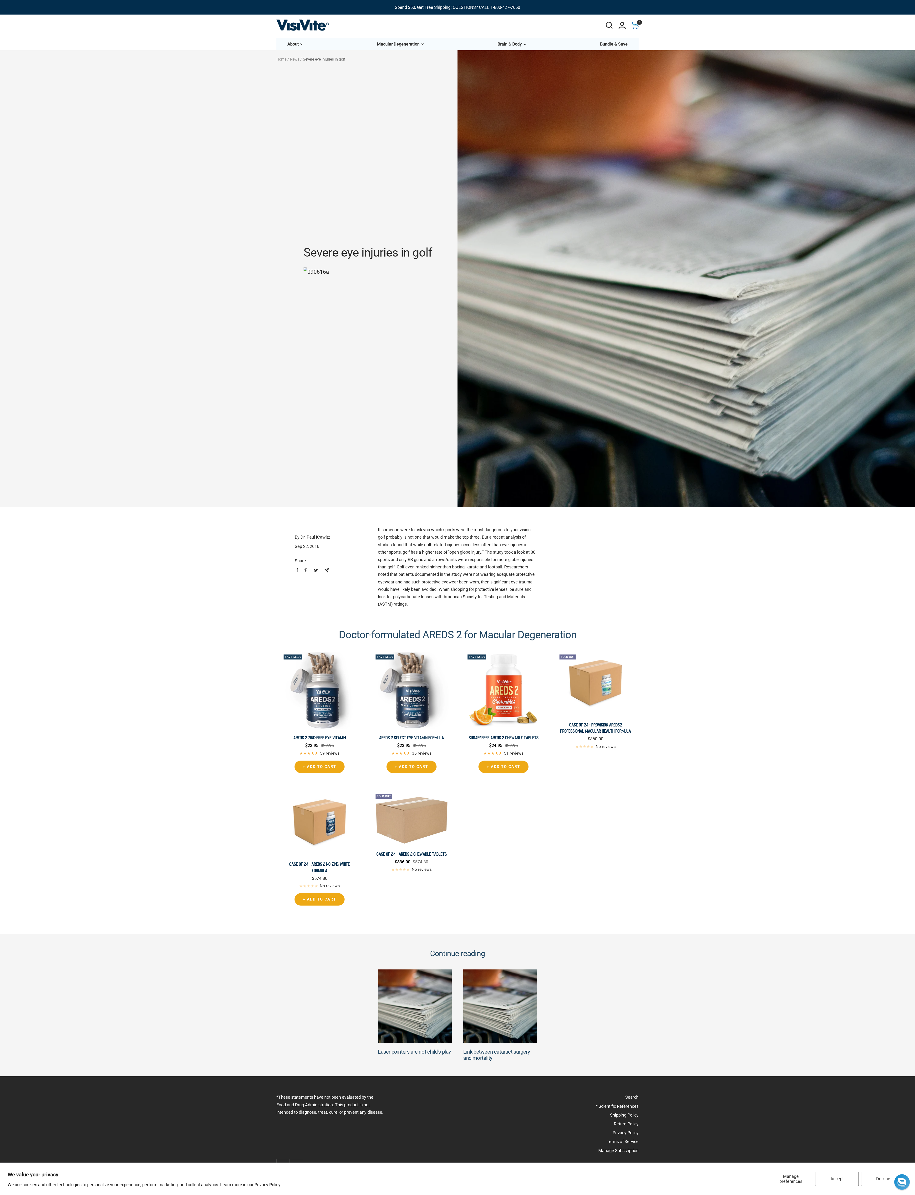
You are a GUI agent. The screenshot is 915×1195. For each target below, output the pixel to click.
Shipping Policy (624, 1115)
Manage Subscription (618, 1150)
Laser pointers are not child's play (414, 1052)
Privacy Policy (626, 1132)
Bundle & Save (614, 43)
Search (632, 1097)
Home (281, 59)
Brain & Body (510, 43)
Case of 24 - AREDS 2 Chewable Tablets (411, 854)
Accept (837, 1178)
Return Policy (626, 1123)
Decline (883, 1178)
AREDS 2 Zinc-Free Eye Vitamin (319, 737)
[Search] (609, 25)
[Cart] (635, 25)
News (294, 59)
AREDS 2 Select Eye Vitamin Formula (411, 737)
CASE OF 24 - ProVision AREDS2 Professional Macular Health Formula (595, 727)
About (293, 43)
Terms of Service (623, 1141)
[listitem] (297, 570)
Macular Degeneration (398, 43)
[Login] (622, 25)
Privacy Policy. (267, 1184)
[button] (902, 1182)
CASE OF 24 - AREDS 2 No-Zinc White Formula (319, 867)
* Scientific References (617, 1106)
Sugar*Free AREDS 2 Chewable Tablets (504, 737)
